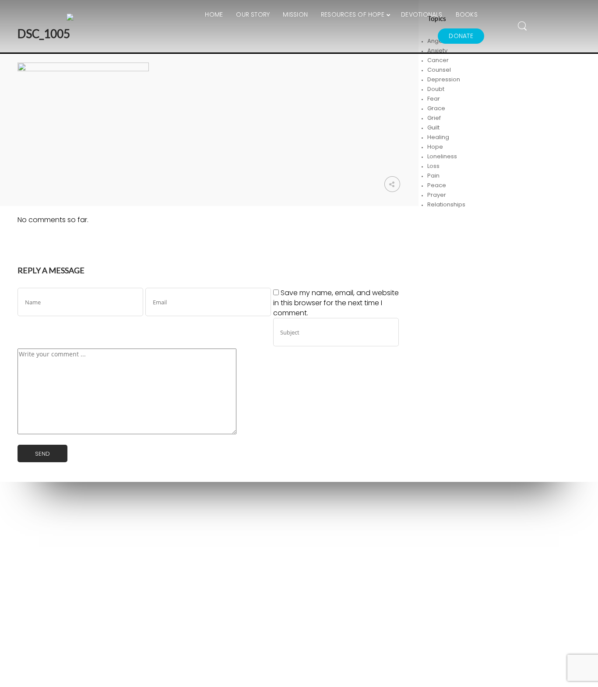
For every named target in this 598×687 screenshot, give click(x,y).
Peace (436, 185)
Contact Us (341, 561)
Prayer (436, 195)
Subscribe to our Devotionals (231, 571)
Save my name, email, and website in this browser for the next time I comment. (336, 303)
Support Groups (212, 536)
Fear (433, 98)
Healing (438, 137)
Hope (435, 147)
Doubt (435, 89)
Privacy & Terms (213, 583)
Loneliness (442, 156)
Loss (433, 166)
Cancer (438, 60)
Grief (434, 118)
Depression (443, 79)
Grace (436, 108)
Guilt (433, 127)
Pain (433, 175)
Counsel (439, 70)
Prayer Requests (213, 548)
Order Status (344, 572)
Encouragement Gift (218, 559)
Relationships (446, 204)
